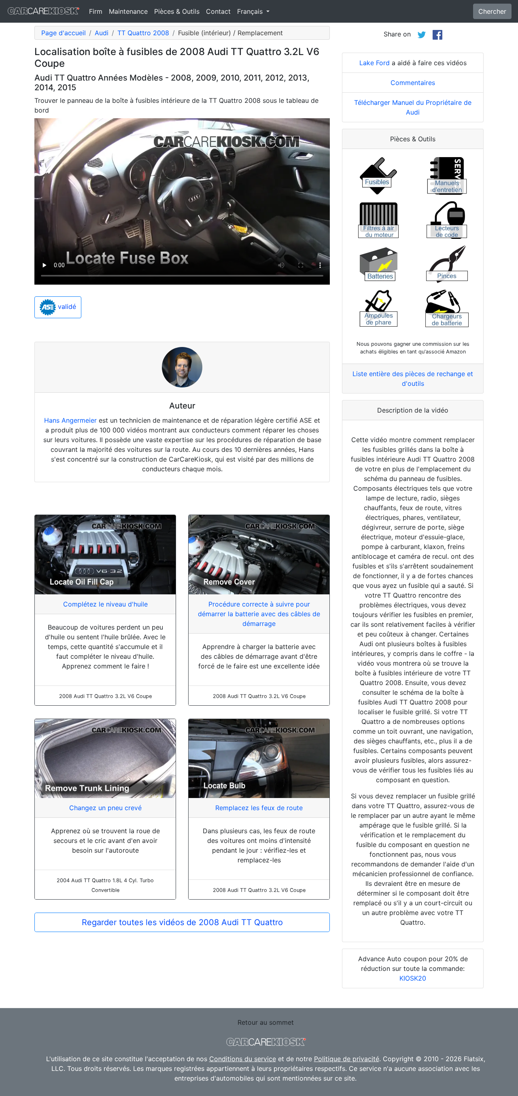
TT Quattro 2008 (143, 33)
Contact (218, 11)
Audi (101, 33)
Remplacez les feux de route (259, 808)
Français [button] (251, 11)
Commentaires (413, 83)
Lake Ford (374, 63)
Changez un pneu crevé (105, 808)
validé (66, 307)
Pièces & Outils (177, 11)
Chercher (492, 11)
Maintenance (128, 11)
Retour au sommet (266, 1022)
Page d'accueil (63, 33)
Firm (95, 11)
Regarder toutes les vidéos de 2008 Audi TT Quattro (182, 922)
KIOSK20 (412, 978)
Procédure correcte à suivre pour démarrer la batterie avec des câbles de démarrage (259, 614)
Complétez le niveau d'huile (105, 604)
